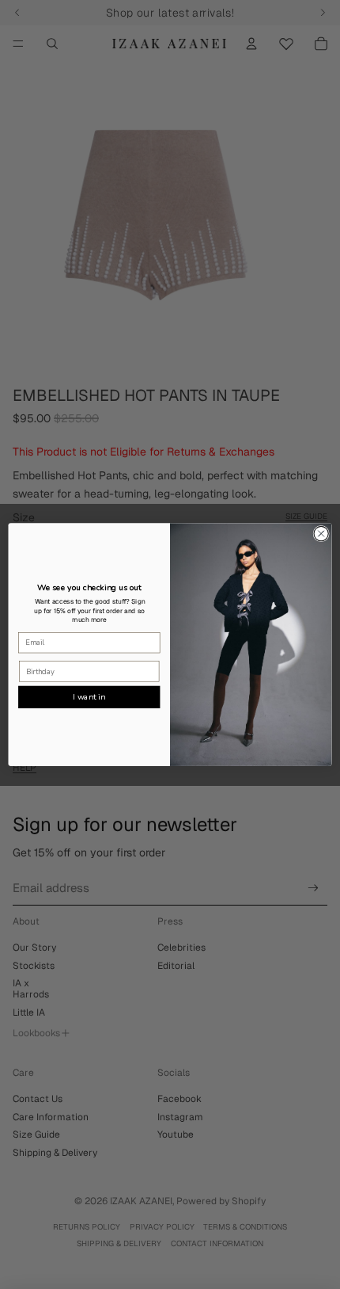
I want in (89, 696)
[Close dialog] (321, 533)
